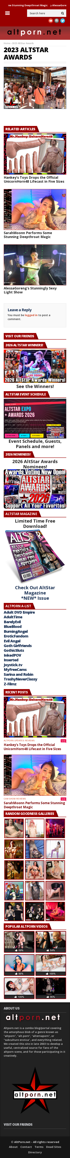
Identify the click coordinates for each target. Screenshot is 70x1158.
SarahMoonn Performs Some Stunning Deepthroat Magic (28, 235)
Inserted (11, 659)
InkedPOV (12, 655)
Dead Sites (53, 1147)
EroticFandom (16, 636)
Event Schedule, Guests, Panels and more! (35, 443)
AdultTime (13, 616)
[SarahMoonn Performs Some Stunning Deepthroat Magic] (35, 209)
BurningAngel (16, 631)
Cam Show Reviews (15, 799)
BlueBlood (12, 626)
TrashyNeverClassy (20, 679)
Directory (35, 1152)
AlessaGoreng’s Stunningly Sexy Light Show (30, 290)
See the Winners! (35, 386)
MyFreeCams (15, 669)
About (13, 1147)
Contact (26, 1147)
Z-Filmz (10, 683)
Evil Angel (12, 640)
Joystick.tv (13, 664)
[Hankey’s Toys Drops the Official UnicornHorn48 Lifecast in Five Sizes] (35, 153)
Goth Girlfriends (18, 645)
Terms (39, 1147)
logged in (31, 315)
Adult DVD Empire (19, 612)
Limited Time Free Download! (35, 523)
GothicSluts (14, 650)
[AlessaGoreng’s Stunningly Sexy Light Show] (35, 264)
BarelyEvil (12, 621)
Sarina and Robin (18, 674)
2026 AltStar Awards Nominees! (35, 464)
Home (7, 43)
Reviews (30, 740)
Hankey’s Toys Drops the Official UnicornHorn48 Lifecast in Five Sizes (34, 179)
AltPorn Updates (14, 740)
